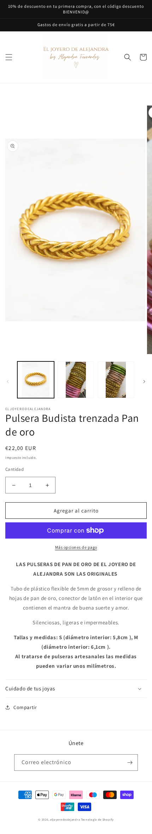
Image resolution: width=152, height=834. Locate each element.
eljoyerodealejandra (65, 819)
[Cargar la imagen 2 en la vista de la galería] (76, 379)
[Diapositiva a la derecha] (144, 381)
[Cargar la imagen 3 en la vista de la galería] (116, 379)
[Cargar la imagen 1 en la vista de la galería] (35, 379)
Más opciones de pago (76, 547)
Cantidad (14, 469)
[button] (9, 57)
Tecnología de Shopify (97, 819)
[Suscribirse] (130, 762)
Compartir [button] (25, 707)
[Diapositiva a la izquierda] (8, 381)
